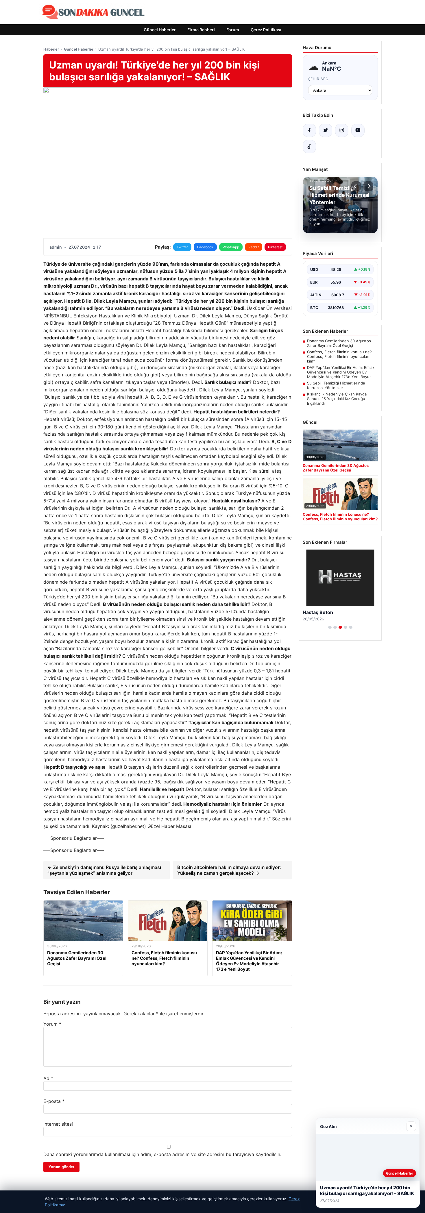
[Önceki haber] (356, 186)
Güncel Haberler (160, 29)
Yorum (52, 1024)
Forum (232, 29)
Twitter (182, 247)
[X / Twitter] (325, 130)
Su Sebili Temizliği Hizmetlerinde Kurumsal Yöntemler (336, 385)
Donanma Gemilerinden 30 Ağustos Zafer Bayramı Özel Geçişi (339, 343)
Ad (48, 1078)
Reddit (253, 247)
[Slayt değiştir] (330, 627)
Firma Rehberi (201, 29)
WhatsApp (231, 247)
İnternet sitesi (58, 1124)
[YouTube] (358, 130)
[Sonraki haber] (368, 186)
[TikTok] (309, 146)
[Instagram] (341, 130)
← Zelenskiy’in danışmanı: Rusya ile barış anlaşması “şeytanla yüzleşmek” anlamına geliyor (104, 870)
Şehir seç (318, 79)
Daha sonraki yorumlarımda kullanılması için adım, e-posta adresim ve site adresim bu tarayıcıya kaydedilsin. (162, 1154)
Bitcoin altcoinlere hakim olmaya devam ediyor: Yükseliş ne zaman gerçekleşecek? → (229, 870)
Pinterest (275, 247)
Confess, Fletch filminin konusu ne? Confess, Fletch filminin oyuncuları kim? (339, 356)
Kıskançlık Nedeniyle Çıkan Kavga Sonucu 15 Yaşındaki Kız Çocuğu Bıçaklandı (337, 399)
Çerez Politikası (266, 29)
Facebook (205, 247)
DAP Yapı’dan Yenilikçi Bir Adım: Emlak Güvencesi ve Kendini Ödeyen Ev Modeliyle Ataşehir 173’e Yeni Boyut (340, 372)
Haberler (51, 49)
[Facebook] (309, 130)
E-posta (53, 1101)
